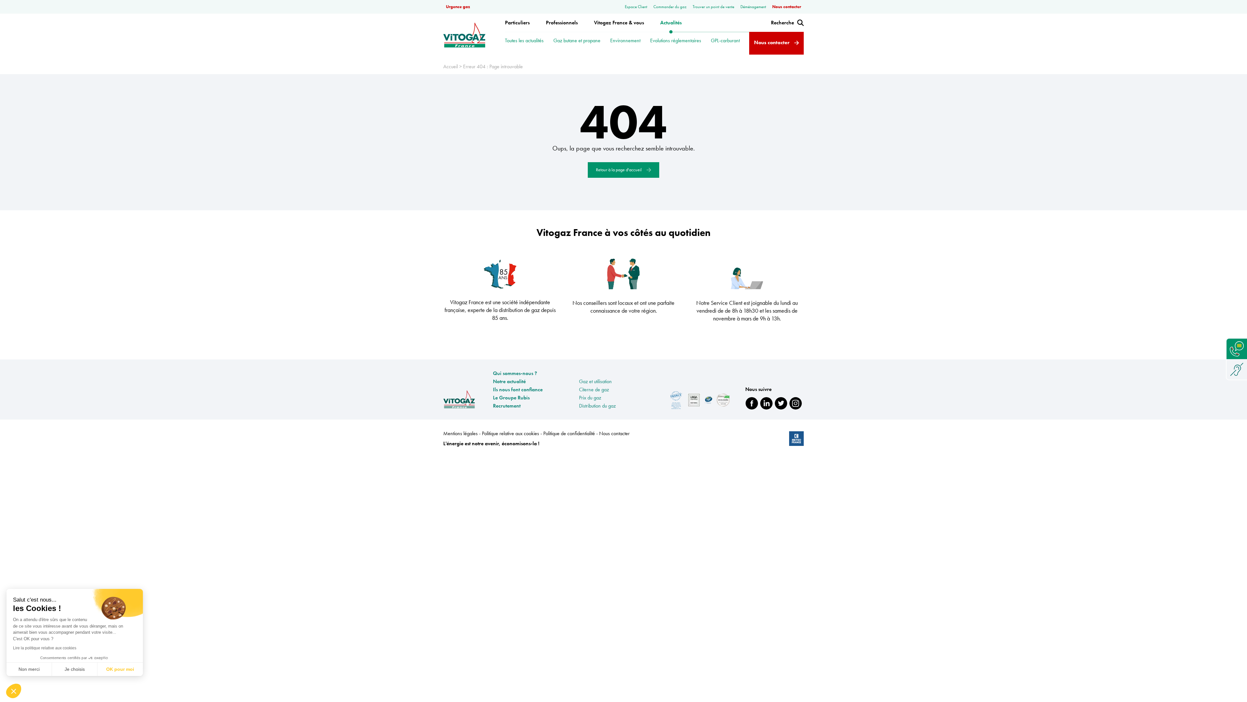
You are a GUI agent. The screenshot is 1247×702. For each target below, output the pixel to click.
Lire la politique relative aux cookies (44, 648)
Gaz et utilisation (595, 381)
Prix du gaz (590, 397)
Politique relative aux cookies (511, 433)
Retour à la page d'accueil (619, 170)
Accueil (450, 66)
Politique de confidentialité (569, 433)
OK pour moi (120, 669)
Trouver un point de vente (714, 6)
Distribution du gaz (597, 405)
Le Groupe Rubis (511, 397)
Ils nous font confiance (518, 389)
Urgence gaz (458, 6)
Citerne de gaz (594, 389)
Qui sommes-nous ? (515, 373)
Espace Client (636, 6)
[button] (13, 691)
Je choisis (75, 669)
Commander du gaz (670, 6)
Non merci (29, 669)
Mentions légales (461, 433)
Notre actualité (509, 381)
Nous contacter (786, 6)
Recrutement (507, 405)
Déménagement (753, 6)
